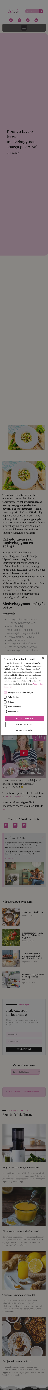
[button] (24, 730)
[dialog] (24, 695)
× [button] (43, 658)
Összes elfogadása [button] (24, 718)
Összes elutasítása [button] (24, 725)
